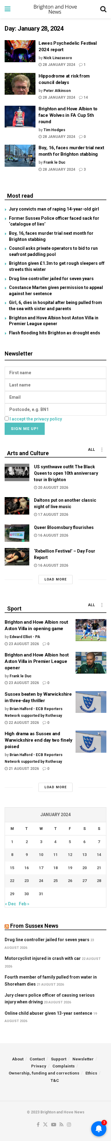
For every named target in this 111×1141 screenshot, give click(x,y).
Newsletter (83, 1059)
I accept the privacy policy (36, 418)
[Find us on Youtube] (53, 1124)
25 (55, 880)
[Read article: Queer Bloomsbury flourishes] (17, 533)
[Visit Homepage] (55, 9)
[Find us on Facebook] (38, 1124)
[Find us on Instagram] (69, 1124)
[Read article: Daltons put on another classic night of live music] (17, 506)
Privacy (38, 1066)
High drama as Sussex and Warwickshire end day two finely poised (38, 740)
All (91, 449)
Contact (37, 1059)
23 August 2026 (23, 644)
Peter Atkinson (57, 91)
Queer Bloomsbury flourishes (64, 527)
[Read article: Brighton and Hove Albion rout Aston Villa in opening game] (91, 630)
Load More (55, 579)
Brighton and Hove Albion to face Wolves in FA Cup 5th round (68, 115)
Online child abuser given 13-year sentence (48, 1013)
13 (84, 854)
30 (26, 894)
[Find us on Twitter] (45, 1124)
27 (84, 880)
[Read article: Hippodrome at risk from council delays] (20, 84)
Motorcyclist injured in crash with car (43, 958)
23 (26, 880)
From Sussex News (34, 925)
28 (99, 880)
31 (41, 894)
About (17, 1059)
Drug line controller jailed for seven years (51, 278)
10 (41, 854)
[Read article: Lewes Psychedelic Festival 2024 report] (20, 51)
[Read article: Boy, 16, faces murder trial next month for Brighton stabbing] (20, 156)
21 (99, 867)
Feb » (24, 903)
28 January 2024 (58, 65)
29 (12, 894)
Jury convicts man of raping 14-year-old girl (54, 209)
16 (26, 867)
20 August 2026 (52, 487)
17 (41, 867)
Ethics (91, 1073)
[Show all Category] (101, 449)
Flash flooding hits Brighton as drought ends (54, 332)
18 (55, 867)
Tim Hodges (54, 130)
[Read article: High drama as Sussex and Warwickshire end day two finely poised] (91, 742)
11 (55, 854)
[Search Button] (103, 9)
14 (85, 97)
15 (12, 867)
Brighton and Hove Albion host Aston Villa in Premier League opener (36, 661)
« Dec (10, 903)
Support (58, 1059)
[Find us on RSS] (62, 1124)
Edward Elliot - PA (25, 637)
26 (70, 880)
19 (70, 867)
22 (12, 880)
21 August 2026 (23, 768)
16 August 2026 (52, 535)
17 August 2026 (52, 514)
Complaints (63, 1066)
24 (41, 880)
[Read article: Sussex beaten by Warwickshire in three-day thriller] (91, 702)
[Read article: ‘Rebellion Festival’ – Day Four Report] (17, 556)
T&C (55, 1080)
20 (84, 867)
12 (70, 854)
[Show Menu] (7, 9)
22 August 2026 (23, 723)
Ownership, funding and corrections (44, 1073)
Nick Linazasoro (57, 58)
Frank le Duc (54, 162)
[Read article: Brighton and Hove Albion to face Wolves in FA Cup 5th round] (20, 117)
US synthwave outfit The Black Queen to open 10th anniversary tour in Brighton (66, 473)
